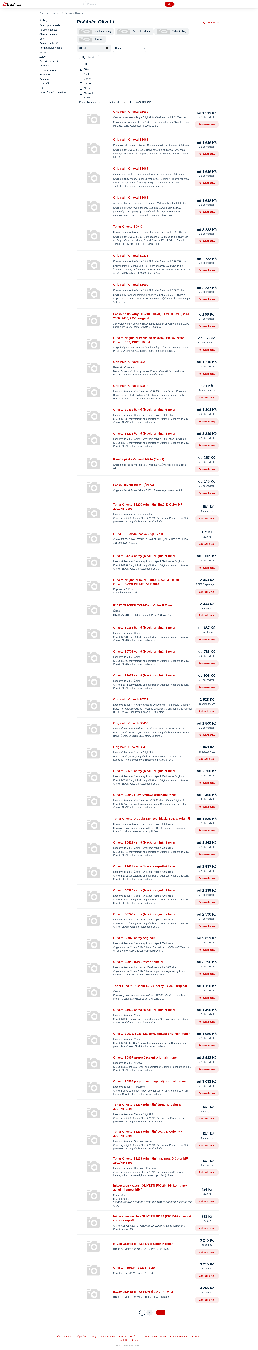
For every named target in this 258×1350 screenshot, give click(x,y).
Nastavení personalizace (152, 1336)
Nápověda (81, 1336)
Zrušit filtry (213, 22)
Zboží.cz (43, 13)
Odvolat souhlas (178, 1336)
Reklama (196, 1336)
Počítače (56, 13)
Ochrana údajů (127, 1336)
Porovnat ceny (206, 124)
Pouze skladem (143, 102)
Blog (94, 1336)
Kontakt (123, 1340)
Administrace (108, 1336)
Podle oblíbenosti (88, 102)
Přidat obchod (64, 1336)
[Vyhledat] (169, 4)
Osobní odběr (115, 102)
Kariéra (135, 1340)
